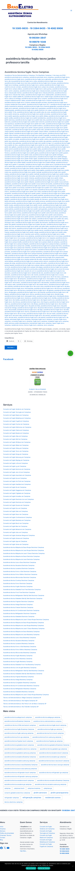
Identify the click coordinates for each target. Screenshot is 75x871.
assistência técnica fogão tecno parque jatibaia (53, 255)
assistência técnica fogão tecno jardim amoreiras (35, 114)
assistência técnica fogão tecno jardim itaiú (18, 160)
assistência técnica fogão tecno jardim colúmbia (36, 137)
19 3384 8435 (37, 28)
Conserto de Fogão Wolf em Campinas (15, 439)
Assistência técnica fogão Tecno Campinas (27, 72)
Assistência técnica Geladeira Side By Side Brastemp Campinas (22, 673)
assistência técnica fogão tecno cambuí (31, 85)
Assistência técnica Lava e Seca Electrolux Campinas (19, 562)
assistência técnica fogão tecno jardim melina (54, 174)
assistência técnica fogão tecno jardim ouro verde (25, 191)
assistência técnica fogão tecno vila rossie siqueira (45, 311)
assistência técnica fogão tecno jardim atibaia (33, 116)
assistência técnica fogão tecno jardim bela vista (30, 120)
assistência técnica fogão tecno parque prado (50, 257)
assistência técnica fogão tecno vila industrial (31, 292)
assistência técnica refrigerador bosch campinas (20, 772)
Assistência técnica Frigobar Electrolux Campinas (18, 601)
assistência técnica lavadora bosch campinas (53, 753)
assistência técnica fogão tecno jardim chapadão (34, 135)
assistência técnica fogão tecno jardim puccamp (31, 203)
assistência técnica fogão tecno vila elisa (57, 286)
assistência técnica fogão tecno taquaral (17, 277)
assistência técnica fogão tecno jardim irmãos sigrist (21, 158)
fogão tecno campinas (40, 321)
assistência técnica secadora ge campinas (18, 784)
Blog (1, 840)
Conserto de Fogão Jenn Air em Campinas (16, 472)
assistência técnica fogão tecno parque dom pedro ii (21, 249)
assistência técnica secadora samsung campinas (50, 784)
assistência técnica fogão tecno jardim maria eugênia (28, 170)
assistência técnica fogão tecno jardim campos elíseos (31, 131)
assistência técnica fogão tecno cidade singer (38, 96)
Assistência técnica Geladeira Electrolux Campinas (18, 616)
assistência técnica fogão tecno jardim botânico (28, 126)
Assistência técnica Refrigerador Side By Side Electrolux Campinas (23, 595)
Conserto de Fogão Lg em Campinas (14, 466)
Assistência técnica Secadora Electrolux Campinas (18, 565)
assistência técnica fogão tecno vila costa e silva (28, 286)
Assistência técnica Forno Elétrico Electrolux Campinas (20, 574)
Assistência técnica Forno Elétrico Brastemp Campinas (20, 649)
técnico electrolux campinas (13, 802)
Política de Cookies (43, 868)
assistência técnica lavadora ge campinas (52, 757)
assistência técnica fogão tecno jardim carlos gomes (30, 133)
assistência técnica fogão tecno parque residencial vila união (23, 259)
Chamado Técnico (5, 835)
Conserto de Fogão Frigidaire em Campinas (16, 493)
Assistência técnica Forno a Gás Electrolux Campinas (19, 571)
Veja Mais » (11, 348)
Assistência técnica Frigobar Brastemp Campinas (18, 676)
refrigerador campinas (11, 798)
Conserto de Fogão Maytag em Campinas (16, 460)
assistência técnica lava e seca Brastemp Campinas (21, 765)
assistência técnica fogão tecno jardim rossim (28, 205)
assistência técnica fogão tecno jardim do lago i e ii (38, 143)
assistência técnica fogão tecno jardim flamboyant (29, 151)
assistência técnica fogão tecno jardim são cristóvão (21, 220)
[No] (73, 866)
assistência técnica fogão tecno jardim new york (50, 180)
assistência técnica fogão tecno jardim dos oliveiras (33, 147)
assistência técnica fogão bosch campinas (52, 725)
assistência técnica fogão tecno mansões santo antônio (22, 234)
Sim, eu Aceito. (31, 868)
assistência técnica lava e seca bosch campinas (54, 761)
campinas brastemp (34, 788)
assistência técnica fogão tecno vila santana (36, 315)
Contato (2, 837)
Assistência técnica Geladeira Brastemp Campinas (18, 691)
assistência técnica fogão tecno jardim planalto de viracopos (29, 199)
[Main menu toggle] (71, 10)
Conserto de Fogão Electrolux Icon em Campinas (18, 499)
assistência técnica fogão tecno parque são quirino (31, 263)
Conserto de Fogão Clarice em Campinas (16, 430)
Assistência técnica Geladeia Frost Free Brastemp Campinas (22, 664)
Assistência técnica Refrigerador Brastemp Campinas (19, 688)
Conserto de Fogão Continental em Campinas (17, 517)
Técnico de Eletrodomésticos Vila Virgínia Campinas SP (20, 700)
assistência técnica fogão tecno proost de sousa (53, 269)
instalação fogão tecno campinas (58, 321)
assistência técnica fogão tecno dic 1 (38, 104)
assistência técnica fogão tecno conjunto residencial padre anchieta (26, 102)
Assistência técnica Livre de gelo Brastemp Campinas (19, 667)
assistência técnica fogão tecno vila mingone (35, 302)
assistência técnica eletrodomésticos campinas (47, 721)
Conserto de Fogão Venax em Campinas (15, 544)
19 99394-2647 (68, 810)
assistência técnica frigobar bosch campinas (18, 741)
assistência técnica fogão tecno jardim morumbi (19, 180)
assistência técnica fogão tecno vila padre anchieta (24, 306)
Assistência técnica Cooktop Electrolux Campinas (18, 580)
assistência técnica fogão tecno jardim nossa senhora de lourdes (32, 184)
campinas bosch (19, 788)
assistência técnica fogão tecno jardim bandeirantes (29, 118)
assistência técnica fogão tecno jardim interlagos (48, 155)
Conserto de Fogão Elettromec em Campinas (17, 427)
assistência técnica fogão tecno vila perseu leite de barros (35, 308)
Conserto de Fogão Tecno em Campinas (15, 451)
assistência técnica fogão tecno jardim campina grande (26, 128)
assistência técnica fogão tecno (14, 79)
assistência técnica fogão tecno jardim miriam (49, 178)
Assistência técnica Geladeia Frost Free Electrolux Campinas (22, 589)
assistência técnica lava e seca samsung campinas (20, 768)
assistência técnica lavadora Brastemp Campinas (20, 757)
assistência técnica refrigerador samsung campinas (21, 776)
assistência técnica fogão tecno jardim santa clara (29, 207)
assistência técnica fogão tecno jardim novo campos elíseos (44, 187)
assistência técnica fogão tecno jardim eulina (27, 149)
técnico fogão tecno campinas (33, 325)
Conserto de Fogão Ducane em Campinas (16, 505)
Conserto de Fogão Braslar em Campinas (16, 433)
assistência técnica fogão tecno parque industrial (27, 253)
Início (1, 826)
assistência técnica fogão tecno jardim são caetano (21, 219)
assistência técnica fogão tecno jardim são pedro (32, 228)
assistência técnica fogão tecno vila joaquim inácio (20, 296)
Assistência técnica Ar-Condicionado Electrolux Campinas (21, 610)
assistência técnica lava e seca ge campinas (55, 765)
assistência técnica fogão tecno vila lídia (44, 298)
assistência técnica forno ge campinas (16, 737)
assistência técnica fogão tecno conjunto (34, 98)
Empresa (2, 829)
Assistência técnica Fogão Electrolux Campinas (18, 586)
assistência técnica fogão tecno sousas (51, 275)
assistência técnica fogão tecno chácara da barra (35, 91)
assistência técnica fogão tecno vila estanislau (19, 288)
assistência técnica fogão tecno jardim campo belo (28, 129)
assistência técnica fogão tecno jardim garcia (24, 153)
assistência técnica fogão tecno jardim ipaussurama (21, 157)
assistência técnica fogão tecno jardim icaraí (18, 155)
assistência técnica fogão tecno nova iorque (48, 236)
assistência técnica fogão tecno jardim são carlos (52, 219)
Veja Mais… (23, 851)
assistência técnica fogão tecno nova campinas (19, 236)
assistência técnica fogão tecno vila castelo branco (32, 284)
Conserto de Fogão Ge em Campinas (14, 487)
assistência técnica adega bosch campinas (18, 717)
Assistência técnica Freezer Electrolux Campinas (18, 607)
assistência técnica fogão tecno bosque (43, 83)
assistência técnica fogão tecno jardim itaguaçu (52, 158)
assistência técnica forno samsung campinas (46, 737)
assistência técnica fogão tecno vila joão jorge (49, 294)
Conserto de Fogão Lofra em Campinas (15, 463)
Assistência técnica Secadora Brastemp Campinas (18, 640)
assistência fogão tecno (62, 77)
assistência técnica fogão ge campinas (50, 729)
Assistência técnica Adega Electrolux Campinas (18, 604)
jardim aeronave (10, 323)
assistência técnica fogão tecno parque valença (30, 265)
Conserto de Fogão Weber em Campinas (16, 445)
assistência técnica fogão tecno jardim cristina (34, 139)
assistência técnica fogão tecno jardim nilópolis (19, 182)
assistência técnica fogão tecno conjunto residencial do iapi (44, 100)
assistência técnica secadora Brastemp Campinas (53, 780)
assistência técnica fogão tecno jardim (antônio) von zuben (33, 110)
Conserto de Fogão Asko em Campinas (15, 532)
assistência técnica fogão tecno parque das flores (46, 246)
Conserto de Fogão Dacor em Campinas (15, 514)
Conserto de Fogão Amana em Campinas (16, 538)
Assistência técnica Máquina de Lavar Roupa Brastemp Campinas (23, 625)
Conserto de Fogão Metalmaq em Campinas (17, 418)
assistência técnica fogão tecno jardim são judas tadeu (32, 226)
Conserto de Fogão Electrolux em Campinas (17, 502)
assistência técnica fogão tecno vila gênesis (40, 290)
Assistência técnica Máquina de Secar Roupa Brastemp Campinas (23, 622)
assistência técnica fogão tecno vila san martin (41, 313)
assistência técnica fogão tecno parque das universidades (50, 248)
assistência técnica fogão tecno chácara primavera (38, 93)
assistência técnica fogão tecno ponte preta (24, 269)
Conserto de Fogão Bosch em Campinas (16, 523)
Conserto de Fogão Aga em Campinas (15, 541)
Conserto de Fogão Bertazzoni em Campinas (17, 529)
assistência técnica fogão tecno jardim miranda (19, 178)
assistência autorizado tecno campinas (42, 77)
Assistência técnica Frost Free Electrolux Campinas (19, 592)
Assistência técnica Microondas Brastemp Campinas (19, 652)
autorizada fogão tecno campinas (20, 319)
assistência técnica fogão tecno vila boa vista (40, 280)
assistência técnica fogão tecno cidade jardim (40, 95)
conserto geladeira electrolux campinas (17, 793)
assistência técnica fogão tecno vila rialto (56, 310)
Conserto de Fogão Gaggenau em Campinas (17, 490)
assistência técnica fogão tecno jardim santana (19, 217)
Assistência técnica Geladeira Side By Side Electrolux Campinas (22, 598)
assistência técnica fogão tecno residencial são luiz (27, 273)
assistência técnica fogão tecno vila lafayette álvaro (53, 296)
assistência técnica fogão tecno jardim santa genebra (30, 209)
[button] (70, 353)
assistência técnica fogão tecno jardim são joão (31, 224)
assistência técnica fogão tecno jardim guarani (53, 153)
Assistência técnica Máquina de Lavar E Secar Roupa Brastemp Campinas (26, 694)
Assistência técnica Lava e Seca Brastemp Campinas (19, 637)
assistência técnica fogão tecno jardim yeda (52, 232)
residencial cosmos (17, 325)
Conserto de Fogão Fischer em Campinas (16, 424)
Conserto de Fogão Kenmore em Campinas (16, 469)
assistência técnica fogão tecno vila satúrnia (31, 317)
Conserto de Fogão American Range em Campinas (19, 535)
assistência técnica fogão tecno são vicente (24, 275)
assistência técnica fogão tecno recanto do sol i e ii (20, 271)
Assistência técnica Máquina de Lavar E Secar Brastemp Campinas (24, 628)
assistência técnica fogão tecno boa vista (17, 83)
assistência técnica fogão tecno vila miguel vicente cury (37, 300)
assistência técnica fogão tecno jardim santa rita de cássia (40, 213)
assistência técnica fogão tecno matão (52, 234)
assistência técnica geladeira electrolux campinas (20, 749)
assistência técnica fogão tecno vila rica (17, 311)
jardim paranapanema (22, 323)
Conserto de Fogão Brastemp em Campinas (17, 520)
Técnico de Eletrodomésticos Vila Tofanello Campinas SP (21, 707)
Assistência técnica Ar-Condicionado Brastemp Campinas (21, 685)
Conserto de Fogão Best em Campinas (15, 526)
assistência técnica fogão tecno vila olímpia (24, 304)
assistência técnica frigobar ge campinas (49, 741)
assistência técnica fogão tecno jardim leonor (39, 164)
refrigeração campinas (31, 797)
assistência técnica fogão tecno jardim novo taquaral (21, 189)
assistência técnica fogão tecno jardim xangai (24, 232)
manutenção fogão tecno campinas (40, 323)
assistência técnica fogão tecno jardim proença (30, 201)
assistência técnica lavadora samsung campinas (19, 761)
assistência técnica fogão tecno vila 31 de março (45, 277)
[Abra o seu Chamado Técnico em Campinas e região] (37, 376)
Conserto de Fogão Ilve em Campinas (15, 478)
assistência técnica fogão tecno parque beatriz (40, 240)
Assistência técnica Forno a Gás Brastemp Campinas (19, 646)
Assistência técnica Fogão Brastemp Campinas (17, 655)
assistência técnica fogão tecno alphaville (38, 79)
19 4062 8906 (55, 28)
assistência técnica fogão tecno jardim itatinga (40, 162)
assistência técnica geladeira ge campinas (53, 749)
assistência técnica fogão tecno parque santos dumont (31, 261)
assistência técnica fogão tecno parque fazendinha (27, 251)
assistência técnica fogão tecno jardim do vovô (33, 145)
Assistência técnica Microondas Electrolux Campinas (19, 577)
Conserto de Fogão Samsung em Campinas (16, 457)
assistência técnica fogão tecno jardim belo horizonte (27, 122)
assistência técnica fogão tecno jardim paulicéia (28, 195)
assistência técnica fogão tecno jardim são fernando (31, 222)
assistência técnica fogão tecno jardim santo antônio (51, 217)
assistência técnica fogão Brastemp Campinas (19, 729)
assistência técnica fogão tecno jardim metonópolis (52, 176)
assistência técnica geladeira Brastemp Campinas (53, 745)
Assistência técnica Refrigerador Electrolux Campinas (19, 613)
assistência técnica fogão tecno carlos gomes (37, 89)
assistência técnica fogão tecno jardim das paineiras (35, 141)
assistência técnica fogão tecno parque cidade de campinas (41, 242)
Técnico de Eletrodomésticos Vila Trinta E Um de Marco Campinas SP (24, 703)
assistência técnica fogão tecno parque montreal (20, 257)
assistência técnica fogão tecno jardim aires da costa (33, 112)
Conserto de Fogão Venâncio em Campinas (16, 409)
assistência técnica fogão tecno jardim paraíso (26, 193)
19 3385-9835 (31, 47)
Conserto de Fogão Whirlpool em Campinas (16, 442)
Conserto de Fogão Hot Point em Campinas (16, 481)
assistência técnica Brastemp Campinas (17, 721)
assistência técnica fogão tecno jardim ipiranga (52, 157)
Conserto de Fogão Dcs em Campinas (15, 508)
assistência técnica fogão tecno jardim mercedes (20, 176)
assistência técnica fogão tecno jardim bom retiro (30, 124)
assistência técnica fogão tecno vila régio (30, 310)
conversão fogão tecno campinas (21, 321)
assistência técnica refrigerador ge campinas (53, 772)
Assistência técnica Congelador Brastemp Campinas (19, 682)
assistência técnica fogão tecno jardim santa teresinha (46, 215)
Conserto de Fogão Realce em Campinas (16, 415)
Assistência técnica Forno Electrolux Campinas (17, 583)
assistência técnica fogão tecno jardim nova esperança (39, 186)
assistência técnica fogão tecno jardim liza (29, 166)
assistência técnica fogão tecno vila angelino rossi (42, 279)
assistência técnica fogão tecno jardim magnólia (25, 168)
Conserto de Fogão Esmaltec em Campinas (16, 496)
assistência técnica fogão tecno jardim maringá (26, 172)
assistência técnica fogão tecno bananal (50, 81)
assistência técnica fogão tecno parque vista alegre (27, 267)
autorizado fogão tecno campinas (41, 319)
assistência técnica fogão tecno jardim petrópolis (25, 197)
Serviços (2, 831)
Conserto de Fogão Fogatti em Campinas (16, 421)
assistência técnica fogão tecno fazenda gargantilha (40, 106)
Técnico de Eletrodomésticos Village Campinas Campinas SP (22, 697)
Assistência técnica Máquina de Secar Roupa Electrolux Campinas (23, 547)
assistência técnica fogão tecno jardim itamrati (46, 160)
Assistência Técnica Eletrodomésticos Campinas (20, 75)
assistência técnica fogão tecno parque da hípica (44, 244)
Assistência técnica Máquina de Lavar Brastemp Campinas (21, 634)
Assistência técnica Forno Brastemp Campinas (17, 658)
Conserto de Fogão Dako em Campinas (15, 511)
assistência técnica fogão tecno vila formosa (48, 288)
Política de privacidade (7, 833)
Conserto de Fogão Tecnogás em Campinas (17, 412)
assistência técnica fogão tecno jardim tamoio (29, 230)
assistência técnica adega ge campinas (47, 717)
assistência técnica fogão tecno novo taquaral (40, 238)
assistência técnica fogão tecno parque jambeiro (23, 255)
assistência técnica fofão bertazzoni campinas (20, 725)
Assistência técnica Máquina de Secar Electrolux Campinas (21, 556)
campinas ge (48, 788)
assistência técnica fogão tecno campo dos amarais (38, 87)
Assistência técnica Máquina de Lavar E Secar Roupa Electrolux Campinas (26, 619)
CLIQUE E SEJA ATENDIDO (37, 389)
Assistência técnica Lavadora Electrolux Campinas (18, 568)
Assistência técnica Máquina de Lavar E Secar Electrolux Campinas (24, 553)
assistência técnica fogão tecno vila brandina (35, 282)
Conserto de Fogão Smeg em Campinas (15, 454)
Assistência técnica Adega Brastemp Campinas (18, 679)
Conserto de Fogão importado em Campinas (17, 475)
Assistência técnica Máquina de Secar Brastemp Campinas (21, 631)
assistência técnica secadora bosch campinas (19, 780)
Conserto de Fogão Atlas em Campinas (15, 436)
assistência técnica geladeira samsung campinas (20, 753)
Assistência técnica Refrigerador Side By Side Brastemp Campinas (23, 670)
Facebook (8, 359)
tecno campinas (49, 325)
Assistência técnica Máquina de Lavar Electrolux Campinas (21, 559)
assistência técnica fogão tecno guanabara (32, 108)
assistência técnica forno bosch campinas (50, 733)
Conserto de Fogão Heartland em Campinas (17, 484)
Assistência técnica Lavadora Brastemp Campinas (18, 643)
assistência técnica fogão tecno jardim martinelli (24, 174)
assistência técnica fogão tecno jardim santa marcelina (33, 211)
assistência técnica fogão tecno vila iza (22, 294)
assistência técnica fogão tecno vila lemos (18, 298)
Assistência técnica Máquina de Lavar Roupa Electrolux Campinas (23, 550)
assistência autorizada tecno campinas (17, 77)
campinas (7, 788)
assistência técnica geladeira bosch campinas (19, 745)
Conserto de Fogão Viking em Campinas (15, 448)
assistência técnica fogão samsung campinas (18, 733)
